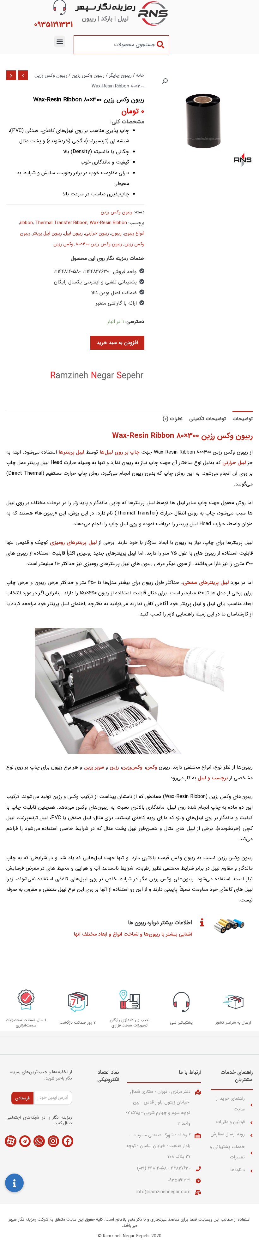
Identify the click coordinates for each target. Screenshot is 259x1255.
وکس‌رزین (132, 767)
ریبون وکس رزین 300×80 (98, 244)
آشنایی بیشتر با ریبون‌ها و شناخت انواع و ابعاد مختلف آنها (133, 934)
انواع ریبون (134, 233)
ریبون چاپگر (120, 75)
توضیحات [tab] (242, 419)
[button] (59, 41)
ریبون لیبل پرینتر (47, 233)
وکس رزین (63, 244)
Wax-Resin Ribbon (108, 223)
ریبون (116, 233)
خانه (140, 75)
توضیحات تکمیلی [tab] (207, 419)
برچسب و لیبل (213, 778)
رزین (114, 767)
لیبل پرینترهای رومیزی (73, 542)
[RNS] (97, 375)
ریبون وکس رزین (88, 75)
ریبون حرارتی (97, 233)
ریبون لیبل (73, 233)
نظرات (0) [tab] (173, 419)
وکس (151, 767)
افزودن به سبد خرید (117, 343)
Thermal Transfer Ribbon (61, 223)
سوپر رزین (94, 767)
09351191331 (179, 1180)
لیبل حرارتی (234, 463)
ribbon (26, 223)
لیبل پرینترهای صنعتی (206, 582)
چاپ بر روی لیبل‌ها (119, 452)
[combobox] (121, 44)
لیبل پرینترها (71, 452)
